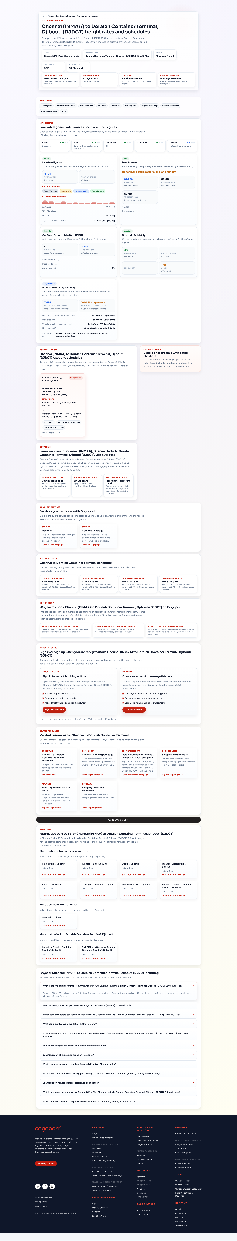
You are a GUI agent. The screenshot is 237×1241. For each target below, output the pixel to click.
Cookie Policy (41, 1206)
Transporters (181, 1148)
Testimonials (181, 1225)
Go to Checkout (117, 819)
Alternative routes (48, 111)
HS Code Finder (182, 1181)
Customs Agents (183, 1152)
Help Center (142, 1197)
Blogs (94, 1204)
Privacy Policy (41, 1202)
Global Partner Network (186, 1134)
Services (102, 106)
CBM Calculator (182, 1185)
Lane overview (86, 106)
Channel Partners (183, 1163)
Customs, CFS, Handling (103, 1160)
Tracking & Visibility (101, 1190)
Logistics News (99, 1216)
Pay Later (141, 1155)
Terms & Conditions (43, 1197)
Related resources (170, 106)
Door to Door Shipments (148, 1140)
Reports (96, 1212)
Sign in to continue (54, 709)
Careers (179, 1217)
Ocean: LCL (97, 1152)
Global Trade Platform (102, 1138)
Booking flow (131, 106)
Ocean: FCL (97, 1148)
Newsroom (180, 1221)
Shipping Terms (144, 1181)
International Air (100, 1157)
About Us (179, 1209)
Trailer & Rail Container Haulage (107, 1175)
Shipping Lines (143, 1185)
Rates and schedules (66, 106)
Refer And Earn (144, 1210)
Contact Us (180, 1213)
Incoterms (141, 1193)
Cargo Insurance (144, 1144)
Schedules (115, 106)
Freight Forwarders (184, 1144)
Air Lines (141, 1189)
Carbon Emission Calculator (188, 1189)
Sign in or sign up (150, 106)
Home (44, 16)
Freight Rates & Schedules (104, 1186)
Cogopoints (142, 1214)
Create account (134, 709)
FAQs (64, 111)
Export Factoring (145, 1159)
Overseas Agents (183, 1167)
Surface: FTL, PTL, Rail (102, 1171)
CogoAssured (143, 1136)
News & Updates (100, 1208)
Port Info (141, 1177)
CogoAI (95, 1134)
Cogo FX (141, 1163)
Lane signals (46, 106)
